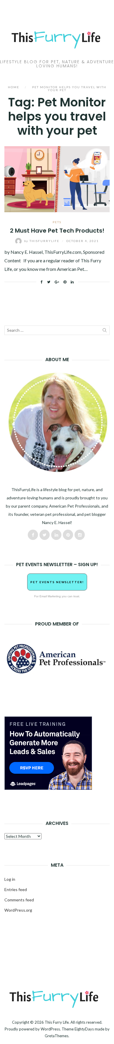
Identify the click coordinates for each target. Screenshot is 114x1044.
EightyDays (84, 1029)
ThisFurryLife (42, 241)
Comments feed (19, 899)
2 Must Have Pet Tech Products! (57, 230)
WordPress (50, 1029)
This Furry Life (57, 1022)
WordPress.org (18, 910)
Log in (9, 879)
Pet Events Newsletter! (57, 582)
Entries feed (15, 889)
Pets (57, 222)
